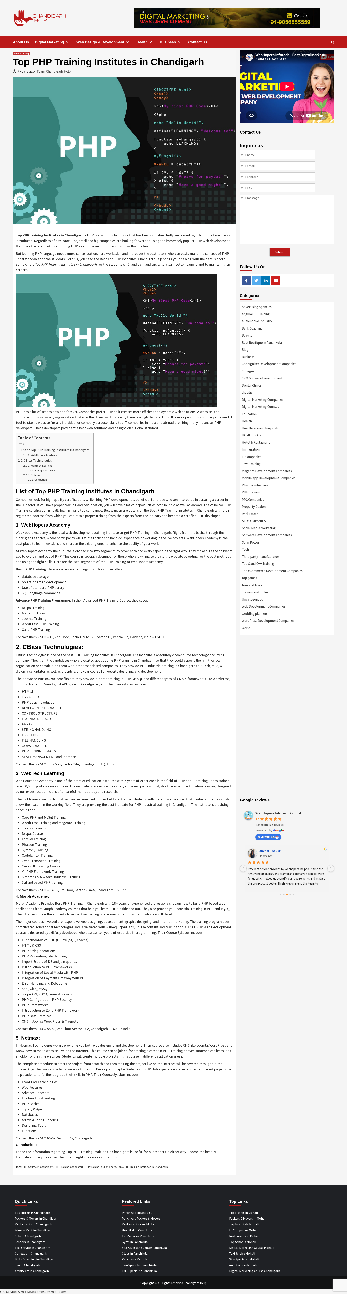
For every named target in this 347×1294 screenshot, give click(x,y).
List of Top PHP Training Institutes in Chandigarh (55, 450)
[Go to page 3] (290, 894)
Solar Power (250, 542)
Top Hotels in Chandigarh (32, 1213)
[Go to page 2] (287, 894)
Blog (245, 349)
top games (249, 578)
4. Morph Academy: (44, 470)
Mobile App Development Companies (268, 478)
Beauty (247, 335)
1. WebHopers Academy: (43, 455)
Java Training (251, 464)
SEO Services (8, 1292)
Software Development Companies (267, 535)
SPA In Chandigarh (27, 1265)
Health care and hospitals (260, 428)
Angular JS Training (256, 314)
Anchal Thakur (269, 851)
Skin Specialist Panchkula (139, 1265)
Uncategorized (252, 599)
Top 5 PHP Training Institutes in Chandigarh (142, 1167)
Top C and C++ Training (258, 563)
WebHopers (58, 1292)
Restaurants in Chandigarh (33, 1224)
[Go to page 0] (280, 894)
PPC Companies (253, 499)
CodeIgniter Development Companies (269, 364)
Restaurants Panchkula (138, 1224)
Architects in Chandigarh (32, 1271)
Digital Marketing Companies (262, 399)
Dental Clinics (251, 385)
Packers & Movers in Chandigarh (36, 1218)
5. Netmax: (34, 475)
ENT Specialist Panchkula (139, 1271)
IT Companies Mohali (243, 1230)
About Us (21, 42)
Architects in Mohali (243, 1265)
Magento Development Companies (267, 471)
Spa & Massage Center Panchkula (144, 1248)
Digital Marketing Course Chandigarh (254, 1271)
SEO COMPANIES (254, 521)
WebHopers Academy (32, 532)
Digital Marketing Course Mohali (251, 1248)
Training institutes (255, 592)
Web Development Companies (263, 606)
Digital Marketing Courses (260, 406)
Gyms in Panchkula (135, 1242)
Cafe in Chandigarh (28, 1236)
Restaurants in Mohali (244, 1236)
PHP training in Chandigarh (100, 1167)
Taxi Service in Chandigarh (32, 1248)
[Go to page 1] (284, 894)
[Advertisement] (287, 681)
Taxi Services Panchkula (138, 1236)
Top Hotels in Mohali (243, 1213)
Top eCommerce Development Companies (272, 571)
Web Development (33, 1292)
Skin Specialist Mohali (244, 1259)
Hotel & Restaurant (256, 442)
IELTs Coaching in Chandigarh (35, 1259)
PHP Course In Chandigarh (38, 1167)
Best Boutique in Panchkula (262, 342)
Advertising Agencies (257, 307)
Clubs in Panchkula (135, 1253)
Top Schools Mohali (242, 1242)
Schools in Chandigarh (30, 1242)
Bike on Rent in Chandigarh (33, 1230)
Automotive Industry (257, 321)
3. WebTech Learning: (40, 465)
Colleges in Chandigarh (31, 1253)
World (246, 628)
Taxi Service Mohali (242, 1253)
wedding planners (255, 613)
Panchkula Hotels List (137, 1213)
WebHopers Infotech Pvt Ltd (278, 813)
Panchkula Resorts (135, 1259)
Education (249, 414)
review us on (266, 837)
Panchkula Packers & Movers (141, 1218)
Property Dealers (254, 506)
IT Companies (251, 457)
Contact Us (197, 42)
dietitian (248, 392)
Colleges (248, 371)
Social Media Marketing (259, 528)
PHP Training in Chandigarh (150, 532)
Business (168, 42)
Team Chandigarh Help (54, 71)
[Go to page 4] (293, 894)
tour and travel (252, 585)
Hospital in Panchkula (137, 1230)
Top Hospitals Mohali (244, 1224)
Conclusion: (40, 479)
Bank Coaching (252, 328)
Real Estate (250, 514)
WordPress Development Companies (268, 620)
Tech (245, 549)
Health (142, 42)
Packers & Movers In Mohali (247, 1218)
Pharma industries (255, 485)
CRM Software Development (262, 378)
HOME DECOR (251, 435)
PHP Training (21, 53)
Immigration (251, 449)
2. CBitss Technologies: (36, 460)
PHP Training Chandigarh (69, 1167)
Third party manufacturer (260, 556)
